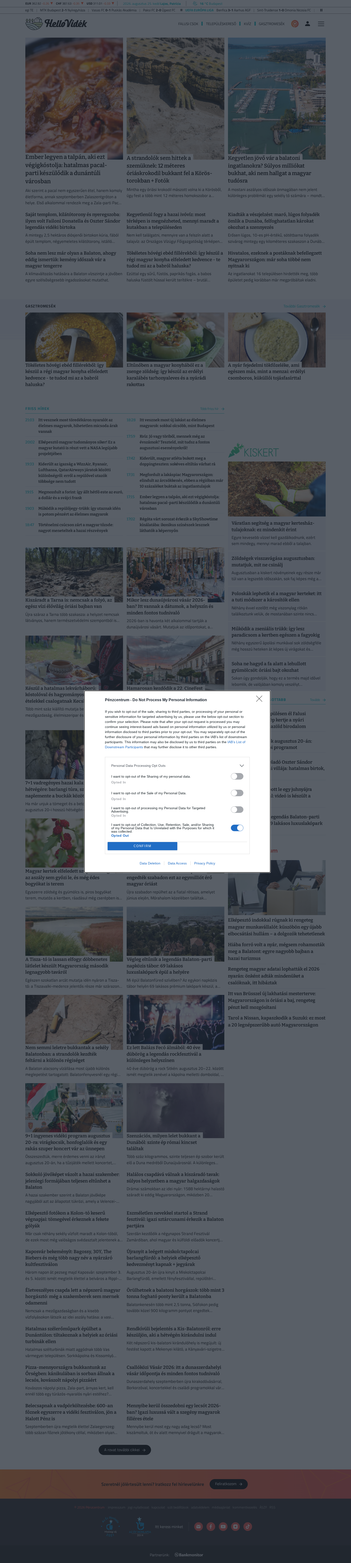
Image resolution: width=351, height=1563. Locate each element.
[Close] (260, 700)
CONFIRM (142, 846)
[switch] (237, 776)
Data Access (177, 863)
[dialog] (177, 781)
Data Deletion (150, 863)
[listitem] (177, 765)
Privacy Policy (204, 863)
